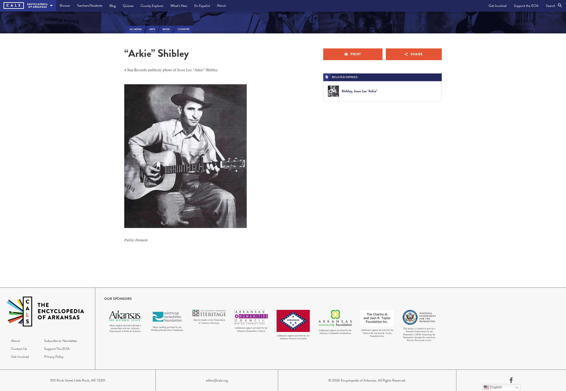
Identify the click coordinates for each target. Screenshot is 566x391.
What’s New (178, 5)
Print (355, 54)
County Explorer (152, 5)
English (495, 387)
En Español (202, 5)
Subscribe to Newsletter (60, 340)
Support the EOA (526, 5)
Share (417, 54)
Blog (112, 5)
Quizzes (128, 5)
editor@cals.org (217, 380)
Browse (65, 5)
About (221, 5)
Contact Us (19, 348)
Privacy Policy (53, 356)
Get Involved (498, 5)
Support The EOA (57, 348)
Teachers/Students (89, 5)
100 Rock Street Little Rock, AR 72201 (77, 380)
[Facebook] (511, 380)
